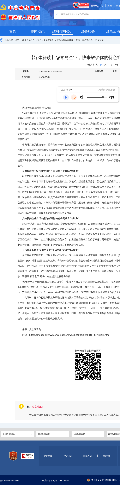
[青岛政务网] (81, 5)
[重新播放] (74, 97)
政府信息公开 (28, 40)
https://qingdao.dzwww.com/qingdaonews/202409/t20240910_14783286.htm (69, 334)
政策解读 (99, 40)
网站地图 (48, 455)
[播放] (66, 97)
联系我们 (107, 455)
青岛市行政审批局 (65, 40)
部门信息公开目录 (45, 40)
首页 (17, 40)
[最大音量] (111, 97)
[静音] (83, 97)
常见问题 (68, 455)
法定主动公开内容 (84, 40)
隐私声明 (87, 455)
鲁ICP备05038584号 (9, 480)
